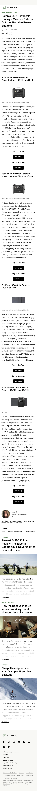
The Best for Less (30, 532)
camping (5, 131)
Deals (3, 532)
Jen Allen (5, 30)
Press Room (7, 778)
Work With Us (29, 773)
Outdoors (5, 537)
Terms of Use (20, 775)
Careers (21, 773)
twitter (12, 516)
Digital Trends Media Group (10, 773)
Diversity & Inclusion (9, 775)
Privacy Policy (29, 775)
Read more (5, 597)
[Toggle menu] (33, 7)
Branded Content (8, 603)
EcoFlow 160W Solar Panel (17, 317)
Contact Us (6, 757)
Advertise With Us (8, 766)
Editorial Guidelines (8, 760)
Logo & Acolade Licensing (10, 763)
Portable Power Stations (15, 532)
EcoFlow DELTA (26, 423)
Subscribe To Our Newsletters (11, 752)
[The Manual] (10, 7)
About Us (5, 755)
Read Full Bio (18, 523)
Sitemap (15, 778)
